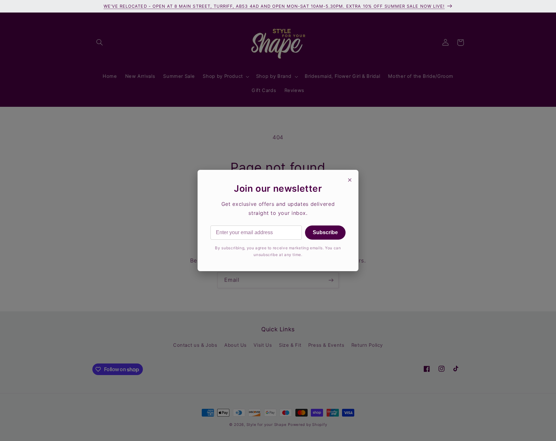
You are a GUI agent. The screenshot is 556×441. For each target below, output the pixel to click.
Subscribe (325, 232)
